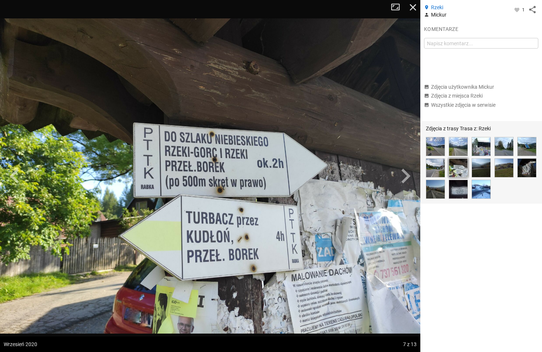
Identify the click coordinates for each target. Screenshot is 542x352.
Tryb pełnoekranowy (398, 7)
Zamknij (413, 7)
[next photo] (405, 176)
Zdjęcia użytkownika (462, 87)
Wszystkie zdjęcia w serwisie (463, 105)
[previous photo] (14, 176)
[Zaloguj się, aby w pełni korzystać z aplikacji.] (517, 10)
